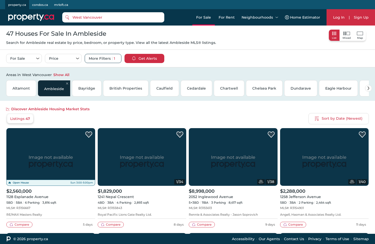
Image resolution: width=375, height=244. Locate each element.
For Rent (227, 17)
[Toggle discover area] (368, 74)
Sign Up (361, 17)
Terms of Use (337, 239)
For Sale (203, 17)
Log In (339, 17)
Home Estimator (305, 17)
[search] (113, 17)
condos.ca (40, 5)
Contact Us (294, 239)
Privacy (314, 239)
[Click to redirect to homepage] (31, 17)
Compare (22, 224)
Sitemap (361, 239)
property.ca (17, 5)
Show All (61, 74)
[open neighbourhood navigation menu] (277, 17)
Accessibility (243, 239)
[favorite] (89, 135)
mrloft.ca (61, 5)
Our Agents (269, 239)
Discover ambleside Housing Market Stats (50, 109)
